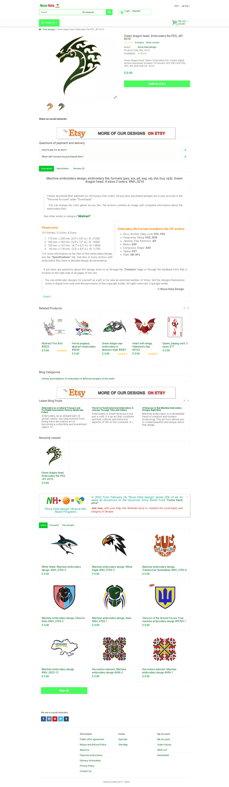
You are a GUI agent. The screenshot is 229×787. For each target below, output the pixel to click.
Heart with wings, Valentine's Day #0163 (142, 346)
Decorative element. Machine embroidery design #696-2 (109, 671)
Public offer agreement (92, 739)
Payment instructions (91, 755)
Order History (164, 744)
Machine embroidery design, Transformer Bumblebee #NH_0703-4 (164, 568)
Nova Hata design (147, 47)
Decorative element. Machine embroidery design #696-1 (159, 671)
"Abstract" (84, 216)
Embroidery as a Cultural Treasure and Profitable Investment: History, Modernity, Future (62, 410)
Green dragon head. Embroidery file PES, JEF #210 (80, 29)
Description (46, 168)
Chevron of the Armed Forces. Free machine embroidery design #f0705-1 (164, 619)
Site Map (123, 744)
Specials (122, 739)
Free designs (49, 29)
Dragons (46, 296)
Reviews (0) (79, 168)
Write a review (152, 42)
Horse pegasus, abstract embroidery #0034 (84, 346)
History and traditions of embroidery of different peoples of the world (78, 378)
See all (64, 690)
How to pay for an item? (54, 149)
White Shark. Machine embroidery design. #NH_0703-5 (61, 568)
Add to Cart (157, 84)
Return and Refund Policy (93, 744)
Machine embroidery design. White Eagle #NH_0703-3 (112, 568)
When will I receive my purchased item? (62, 156)
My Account (163, 739)
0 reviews (139, 42)
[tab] (114, 150)
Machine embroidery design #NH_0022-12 (58, 671)
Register (136, 11)
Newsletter (163, 755)
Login (127, 11)
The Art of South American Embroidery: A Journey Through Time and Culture (112, 409)
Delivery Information (90, 760)
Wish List (162, 750)
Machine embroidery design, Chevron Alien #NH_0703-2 (63, 619)
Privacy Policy (87, 765)
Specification (63, 168)
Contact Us (85, 771)
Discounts (54, 525)
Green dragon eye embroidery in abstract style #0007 (114, 346)
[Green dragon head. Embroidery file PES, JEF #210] (115, 97)
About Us (84, 750)
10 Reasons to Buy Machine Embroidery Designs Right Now (162, 409)
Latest (43, 525)
